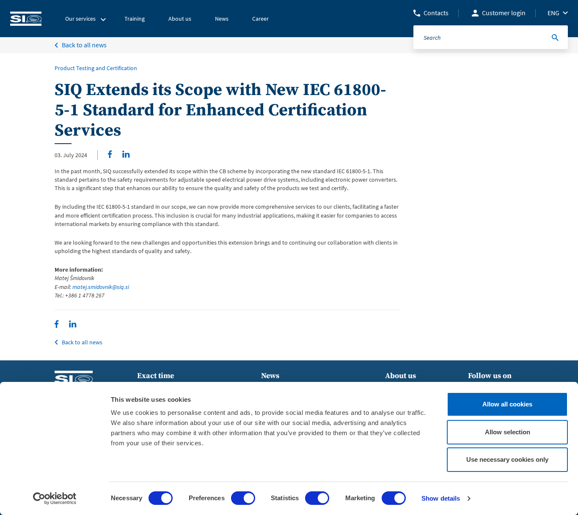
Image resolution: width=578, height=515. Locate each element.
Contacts (436, 12)
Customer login (504, 12)
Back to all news (84, 45)
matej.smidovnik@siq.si (100, 287)
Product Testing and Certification (96, 68)
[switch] (243, 498)
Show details (440, 498)
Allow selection (507, 432)
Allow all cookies (507, 404)
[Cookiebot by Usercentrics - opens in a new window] (55, 498)
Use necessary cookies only (507, 459)
